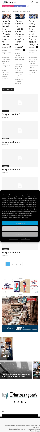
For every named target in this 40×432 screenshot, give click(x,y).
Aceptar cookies (20, 223)
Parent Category (11, 11)
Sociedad (4, 372)
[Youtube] (25, 402)
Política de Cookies (27, 213)
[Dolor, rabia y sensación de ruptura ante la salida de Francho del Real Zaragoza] (33, 16)
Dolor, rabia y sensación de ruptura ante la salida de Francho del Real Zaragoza (33, 33)
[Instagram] (18, 402)
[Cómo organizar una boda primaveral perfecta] (6, 348)
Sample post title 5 (11, 114)
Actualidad (5, 111)
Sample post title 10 (11, 252)
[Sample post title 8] (20, 186)
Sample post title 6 (11, 142)
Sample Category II (20, 6)
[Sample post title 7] (20, 158)
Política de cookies (13, 239)
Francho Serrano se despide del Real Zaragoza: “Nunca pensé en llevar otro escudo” (19, 34)
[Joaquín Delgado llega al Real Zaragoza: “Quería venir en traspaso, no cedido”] (6, 16)
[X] (22, 402)
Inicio (3, 11)
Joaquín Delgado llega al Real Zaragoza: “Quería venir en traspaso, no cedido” (6, 33)
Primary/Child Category (24, 11)
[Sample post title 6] (20, 130)
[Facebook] (14, 402)
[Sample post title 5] (20, 103)
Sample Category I (8, 6)
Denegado (20, 229)
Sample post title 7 (11, 169)
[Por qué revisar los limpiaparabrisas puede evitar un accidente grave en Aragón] (16, 370)
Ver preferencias (20, 234)
